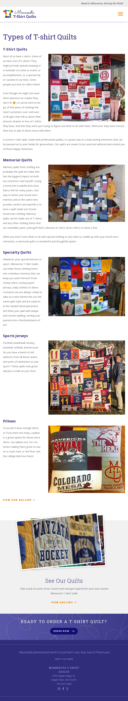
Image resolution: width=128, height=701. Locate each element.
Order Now (61, 631)
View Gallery (62, 602)
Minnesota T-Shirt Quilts (19, 14)
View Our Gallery (17, 499)
